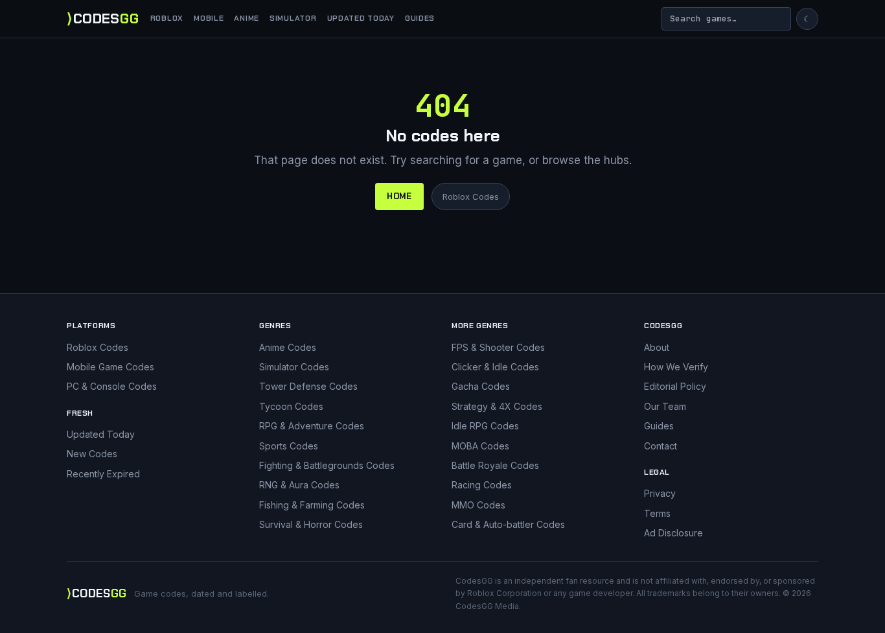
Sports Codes (288, 445)
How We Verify (676, 366)
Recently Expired (103, 473)
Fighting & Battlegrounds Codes (327, 465)
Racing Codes (482, 484)
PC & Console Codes (112, 386)
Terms (657, 513)
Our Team (665, 406)
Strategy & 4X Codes (497, 406)
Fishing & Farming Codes (312, 504)
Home (399, 196)
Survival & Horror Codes (311, 524)
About (656, 347)
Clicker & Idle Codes (495, 366)
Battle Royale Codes (495, 465)
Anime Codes (287, 347)
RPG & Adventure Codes (311, 425)
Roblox (166, 18)
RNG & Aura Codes (299, 484)
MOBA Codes (480, 445)
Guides (420, 18)
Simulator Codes (294, 366)
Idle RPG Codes (485, 425)
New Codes (92, 453)
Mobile (209, 18)
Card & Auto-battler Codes (508, 524)
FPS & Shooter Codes (498, 347)
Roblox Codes (470, 196)
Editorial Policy (675, 386)
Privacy (660, 493)
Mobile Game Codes (110, 366)
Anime (246, 18)
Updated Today (361, 18)
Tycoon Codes (291, 406)
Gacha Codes (481, 386)
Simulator (293, 18)
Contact (660, 445)
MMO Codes (478, 504)
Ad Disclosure (673, 532)
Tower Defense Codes (308, 386)
